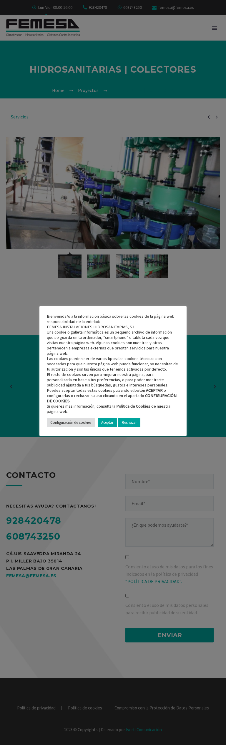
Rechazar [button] (129, 422)
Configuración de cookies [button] (70, 422)
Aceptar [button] (107, 422)
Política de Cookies (133, 406)
